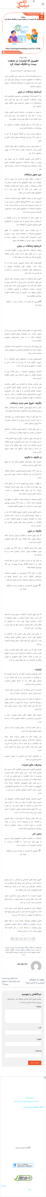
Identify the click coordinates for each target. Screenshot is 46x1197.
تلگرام (7, 950)
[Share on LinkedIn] (12, 939)
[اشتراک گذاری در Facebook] (29, 939)
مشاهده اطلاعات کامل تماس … (33, 1107)
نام (39, 1027)
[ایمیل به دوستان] (21, 939)
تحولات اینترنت (20, 950)
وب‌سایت (38, 1051)
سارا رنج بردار (13, 71)
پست (32, 950)
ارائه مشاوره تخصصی (12, 924)
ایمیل (38, 1039)
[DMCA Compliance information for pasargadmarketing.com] (23, 1177)
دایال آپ (20, 952)
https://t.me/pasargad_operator (26, 1101)
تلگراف (12, 950)
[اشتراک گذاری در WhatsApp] (34, 939)
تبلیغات (28, 950)
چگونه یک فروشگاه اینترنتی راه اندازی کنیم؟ (35, 981)
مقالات (25, 58)
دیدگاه (38, 1007)
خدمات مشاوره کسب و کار (32, 952)
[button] (42, 4)
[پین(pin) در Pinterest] (17, 939)
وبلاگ (21, 58)
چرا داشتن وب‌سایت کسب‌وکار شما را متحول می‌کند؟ (11, 981)
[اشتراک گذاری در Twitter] (25, 939)
